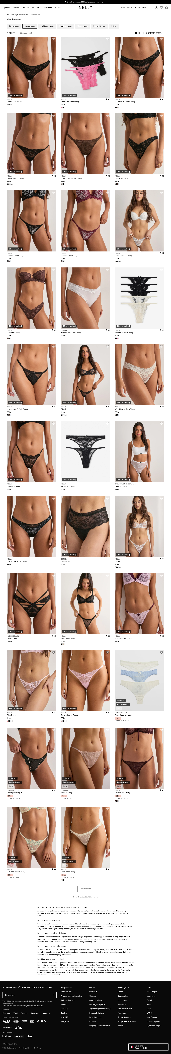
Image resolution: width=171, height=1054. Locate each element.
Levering (64, 1009)
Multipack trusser (47, 26)
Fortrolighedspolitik (97, 1004)
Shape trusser (82, 26)
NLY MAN (64, 1017)
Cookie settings (95, 1000)
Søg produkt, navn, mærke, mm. (134, 7)
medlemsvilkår (45, 1001)
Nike (148, 1004)
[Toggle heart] (53, 39)
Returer (64, 1004)
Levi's (149, 987)
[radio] (135, 33)
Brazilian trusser (65, 26)
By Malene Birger (153, 1026)
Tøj (8, 15)
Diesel (149, 1000)
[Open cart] (166, 7)
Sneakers (122, 1004)
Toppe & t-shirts (124, 1017)
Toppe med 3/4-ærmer (127, 1021)
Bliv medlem (10, 995)
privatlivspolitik (8, 1003)
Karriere (92, 1021)
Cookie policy (36, 1048)
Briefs (113, 26)
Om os (92, 987)
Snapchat (46, 1013)
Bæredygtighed (95, 1017)
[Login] (156, 7)
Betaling (64, 1013)
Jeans (120, 992)
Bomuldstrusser (99, 26)
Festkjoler (122, 1013)
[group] (139, 33)
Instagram (35, 1013)
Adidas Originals (153, 1021)
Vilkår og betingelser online (71, 996)
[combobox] (155, 33)
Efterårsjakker (123, 987)
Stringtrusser (14, 26)
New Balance (152, 1017)
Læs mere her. (38, 1006)
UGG (149, 1009)
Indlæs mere (85, 889)
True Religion (152, 992)
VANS (149, 1013)
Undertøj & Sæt (16, 15)
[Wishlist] (161, 7)
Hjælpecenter (66, 987)
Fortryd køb (65, 1021)
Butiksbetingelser (68, 1000)
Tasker (120, 1026)
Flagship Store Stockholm (99, 1026)
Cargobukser (123, 996)
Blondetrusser (35, 15)
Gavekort (93, 992)
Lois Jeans (151, 996)
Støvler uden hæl (125, 1009)
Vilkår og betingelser (10, 1048)
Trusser (25, 15)
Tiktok (16, 1013)
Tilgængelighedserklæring (100, 1009)
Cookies (92, 996)
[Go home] (85, 7)
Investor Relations (96, 1013)
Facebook (7, 1013)
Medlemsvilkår (66, 992)
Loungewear (123, 1000)
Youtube (24, 1013)
